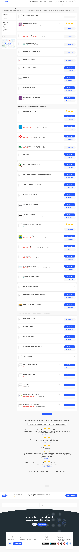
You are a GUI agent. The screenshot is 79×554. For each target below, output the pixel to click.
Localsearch (3, 8)
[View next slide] (48, 486)
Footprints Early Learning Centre (47, 434)
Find (7, 8)
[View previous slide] (46, 486)
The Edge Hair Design (47, 449)
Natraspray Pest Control (47, 458)
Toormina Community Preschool (47, 466)
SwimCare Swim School (47, 442)
